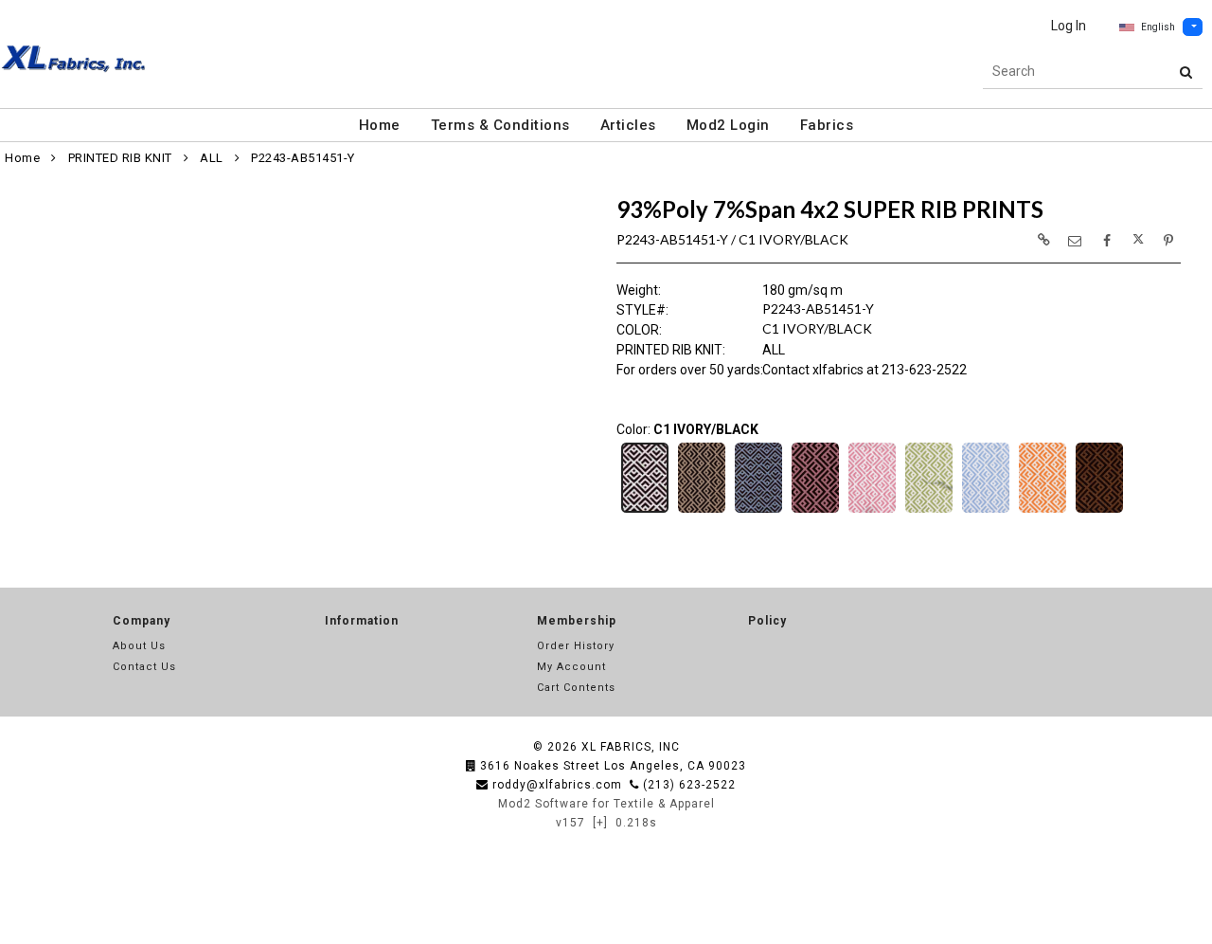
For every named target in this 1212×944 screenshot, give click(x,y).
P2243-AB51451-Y (303, 158)
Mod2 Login (728, 125)
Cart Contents (576, 687)
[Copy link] (1043, 240)
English (1158, 27)
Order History (576, 646)
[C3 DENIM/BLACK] (758, 510)
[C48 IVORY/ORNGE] (1042, 510)
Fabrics (827, 125)
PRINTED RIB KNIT (120, 158)
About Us (139, 646)
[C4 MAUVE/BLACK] (815, 510)
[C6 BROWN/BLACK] (1099, 510)
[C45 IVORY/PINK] (872, 510)
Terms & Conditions (500, 125)
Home (380, 125)
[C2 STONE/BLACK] (701, 510)
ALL (211, 158)
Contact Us (144, 667)
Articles (628, 125)
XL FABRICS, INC (630, 746)
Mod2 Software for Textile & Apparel (606, 803)
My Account (571, 667)
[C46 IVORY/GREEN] (928, 510)
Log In (1068, 25)
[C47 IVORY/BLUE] (985, 510)
